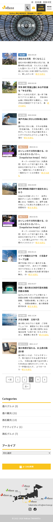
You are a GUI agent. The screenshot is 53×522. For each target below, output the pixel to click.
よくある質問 (28, 466)
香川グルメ (23, 344)
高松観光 (22, 55)
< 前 (10, 379)
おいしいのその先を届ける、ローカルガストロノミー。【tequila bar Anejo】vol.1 (33, 224)
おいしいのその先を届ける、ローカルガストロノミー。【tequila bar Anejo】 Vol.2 (33, 154)
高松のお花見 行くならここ (31, 58)
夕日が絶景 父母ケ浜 (28, 319)
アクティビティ (10, 427)
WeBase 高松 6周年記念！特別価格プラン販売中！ (26, 13)
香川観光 (22, 83)
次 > (27, 386)
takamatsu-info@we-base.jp (40, 505)
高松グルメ (23, 147)
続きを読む (40, 74)
